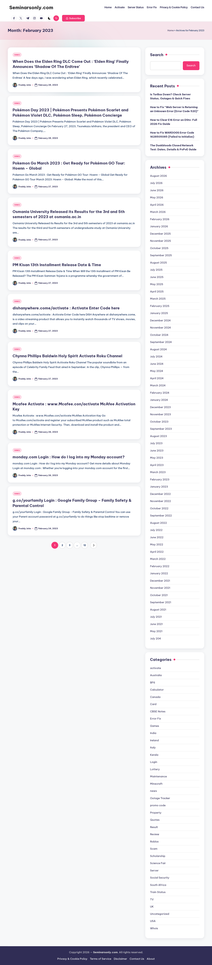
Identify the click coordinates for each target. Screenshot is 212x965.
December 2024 (160, 320)
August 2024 (158, 349)
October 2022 (159, 508)
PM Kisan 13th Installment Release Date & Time (57, 264)
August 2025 (158, 262)
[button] (73, 18)
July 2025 (156, 269)
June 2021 (156, 624)
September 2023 (161, 428)
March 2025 (158, 298)
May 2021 (156, 631)
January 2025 (159, 313)
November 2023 (160, 414)
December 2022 (160, 494)
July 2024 (156, 356)
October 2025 (159, 248)
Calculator (157, 689)
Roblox (154, 841)
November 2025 (160, 241)
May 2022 (156, 544)
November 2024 (160, 327)
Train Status (158, 892)
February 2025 (159, 306)
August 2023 (158, 436)
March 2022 (158, 559)
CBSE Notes (157, 711)
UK (152, 906)
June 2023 (156, 450)
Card (153, 704)
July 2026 (156, 183)
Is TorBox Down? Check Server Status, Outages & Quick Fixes (170, 96)
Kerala (154, 755)
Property (155, 812)
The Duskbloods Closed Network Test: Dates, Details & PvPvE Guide (173, 147)
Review (154, 834)
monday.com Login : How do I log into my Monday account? (69, 457)
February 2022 (159, 566)
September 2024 (161, 342)
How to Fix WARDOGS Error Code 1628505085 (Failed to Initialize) (172, 134)
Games (154, 726)
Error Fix (155, 718)
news (17, 54)
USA (153, 921)
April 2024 (157, 378)
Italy (153, 747)
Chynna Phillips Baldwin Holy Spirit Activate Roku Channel (67, 356)
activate (155, 668)
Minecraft (156, 783)
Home (170, 30)
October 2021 (159, 595)
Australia (156, 675)
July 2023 (156, 443)
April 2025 (157, 291)
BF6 (152, 682)
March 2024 (158, 385)
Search (156, 54)
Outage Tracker (160, 798)
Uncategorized (159, 914)
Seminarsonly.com (31, 7)
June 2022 (156, 537)
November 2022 (160, 501)
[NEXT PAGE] (93, 545)
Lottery (155, 769)
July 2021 (156, 616)
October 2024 (159, 335)
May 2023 (156, 457)
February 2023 (159, 479)
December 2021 (160, 580)
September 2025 (161, 255)
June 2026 (157, 190)
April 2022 (157, 551)
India (153, 733)
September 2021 (160, 602)
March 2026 (158, 212)
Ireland (154, 740)
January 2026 (159, 226)
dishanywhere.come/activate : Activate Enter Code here (66, 308)
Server (154, 870)
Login (153, 762)
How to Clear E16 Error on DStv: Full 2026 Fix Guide (173, 122)
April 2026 (157, 204)
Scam (153, 848)
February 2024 (159, 392)
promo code (158, 805)
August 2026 (158, 176)
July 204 (155, 638)
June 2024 (156, 364)
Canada (155, 697)
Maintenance (158, 776)
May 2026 (156, 197)
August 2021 (158, 609)
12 (84, 545)
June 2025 (156, 277)
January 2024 (159, 400)
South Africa (158, 885)
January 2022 (159, 573)
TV (152, 899)
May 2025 (156, 284)
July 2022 (156, 530)
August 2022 (158, 523)
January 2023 (159, 486)
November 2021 (160, 588)
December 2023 (160, 407)
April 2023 (157, 465)
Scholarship (157, 856)
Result (154, 827)
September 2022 (161, 515)
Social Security (159, 877)
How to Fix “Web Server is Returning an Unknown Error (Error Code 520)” (174, 109)
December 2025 (160, 233)
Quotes (155, 820)
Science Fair (158, 863)
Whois (154, 928)
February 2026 (159, 219)
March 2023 (158, 472)
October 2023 (159, 421)
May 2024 (156, 371)
